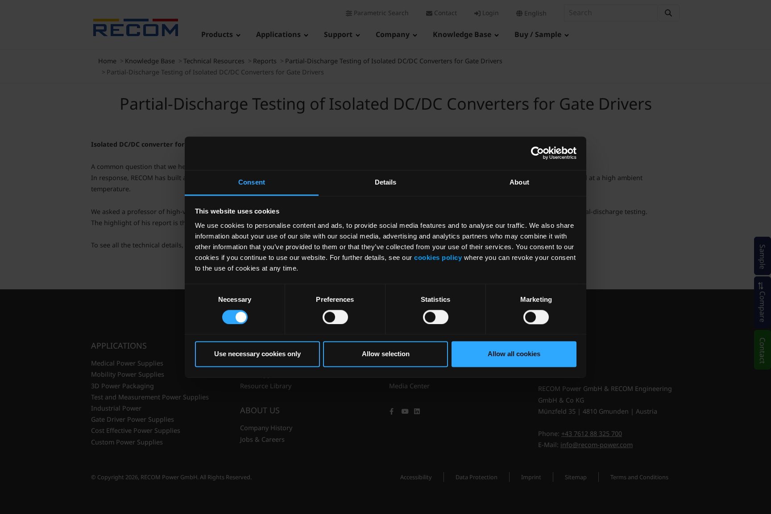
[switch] (335, 317)
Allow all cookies (514, 354)
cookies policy (438, 257)
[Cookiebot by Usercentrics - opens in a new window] (537, 153)
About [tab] (519, 182)
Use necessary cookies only (257, 354)
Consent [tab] (251, 182)
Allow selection (386, 354)
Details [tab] (386, 182)
